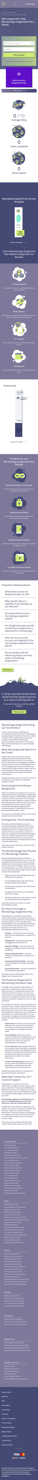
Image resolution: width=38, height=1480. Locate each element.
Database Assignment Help (12, 1155)
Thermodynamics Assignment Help (15, 1284)
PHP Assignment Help (11, 1178)
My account (30, 4)
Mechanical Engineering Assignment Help (17, 1350)
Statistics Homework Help (12, 1237)
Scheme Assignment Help (12, 1185)
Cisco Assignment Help (11, 1148)
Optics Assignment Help (11, 1276)
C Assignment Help (10, 1145)
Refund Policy (6, 1432)
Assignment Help (9, 1366)
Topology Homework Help (12, 1240)
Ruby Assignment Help (11, 1183)
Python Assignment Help (12, 1180)
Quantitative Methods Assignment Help (16, 1279)
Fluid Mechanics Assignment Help (14, 1266)
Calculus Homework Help (12, 1215)
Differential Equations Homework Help (16, 1220)
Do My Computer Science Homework (16, 1158)
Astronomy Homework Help (13, 1256)
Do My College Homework (12, 1376)
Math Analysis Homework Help (14, 1230)
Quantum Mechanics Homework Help (16, 1282)
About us (5, 1396)
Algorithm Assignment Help (13, 1212)
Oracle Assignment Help (11, 1170)
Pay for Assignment (10, 1374)
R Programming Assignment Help (14, 1193)
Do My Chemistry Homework (13, 1319)
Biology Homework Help (12, 1296)
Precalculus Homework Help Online (15, 1235)
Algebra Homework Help (12, 1210)
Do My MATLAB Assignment (13, 1163)
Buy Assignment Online (11, 1371)
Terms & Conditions (8, 1418)
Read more (7, 670)
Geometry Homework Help (12, 1222)
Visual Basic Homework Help (13, 1188)
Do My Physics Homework (12, 1259)
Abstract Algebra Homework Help (15, 1207)
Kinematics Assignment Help (13, 1271)
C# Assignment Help (10, 1153)
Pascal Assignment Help (11, 1173)
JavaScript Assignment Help (13, 1168)
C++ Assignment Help (11, 1150)
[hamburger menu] (14, 4)
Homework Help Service (11, 1369)
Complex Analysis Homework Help (15, 1217)
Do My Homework (9, 12)
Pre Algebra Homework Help (13, 1232)
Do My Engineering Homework (14, 1343)
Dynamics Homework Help (12, 1261)
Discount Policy (7, 1445)
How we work (6, 1392)
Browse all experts (16, 242)
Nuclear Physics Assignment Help (14, 1274)
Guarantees (6, 1410)
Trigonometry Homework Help (13, 1242)
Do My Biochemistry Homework (14, 1303)
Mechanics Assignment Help (13, 1264)
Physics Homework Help (12, 1254)
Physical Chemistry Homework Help (15, 1324)
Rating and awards (8, 1427)
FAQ (3, 1401)
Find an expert (19, 55)
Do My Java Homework (11, 1160)
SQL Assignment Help (11, 1190)
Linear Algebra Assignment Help (14, 1227)
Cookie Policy (6, 1440)
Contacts (5, 1414)
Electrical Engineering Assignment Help (16, 1348)
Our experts (6, 1405)
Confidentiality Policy (9, 1436)
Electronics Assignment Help (13, 1269)
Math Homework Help (11, 1204)
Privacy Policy (6, 1423)
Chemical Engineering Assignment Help (16, 1345)
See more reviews (17, 442)
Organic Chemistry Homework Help (15, 1322)
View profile (20, 233)
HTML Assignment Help (11, 1165)
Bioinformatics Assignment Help (14, 1298)
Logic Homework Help (11, 1225)
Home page (3, 4)
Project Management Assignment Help (16, 1379)
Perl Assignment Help (11, 1175)
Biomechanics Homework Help (14, 1301)
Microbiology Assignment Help (14, 1306)
